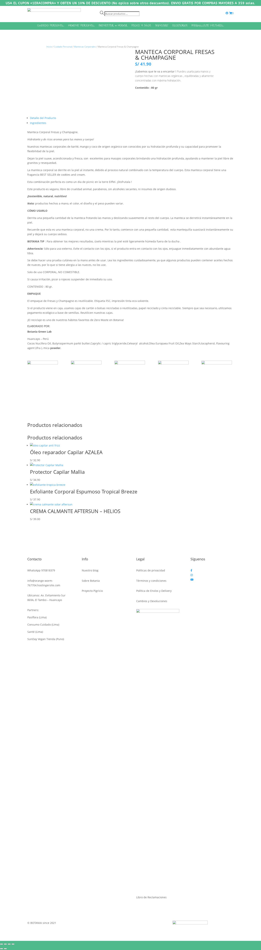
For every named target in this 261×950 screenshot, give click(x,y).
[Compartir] (9, 944)
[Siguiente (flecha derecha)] (5, 948)
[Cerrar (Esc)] (13, 944)
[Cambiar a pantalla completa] (5, 944)
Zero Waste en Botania (108, 320)
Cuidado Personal (50, 26)
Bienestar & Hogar (113, 26)
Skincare (161, 26)
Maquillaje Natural (208, 26)
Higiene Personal (81, 26)
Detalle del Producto (43, 118)
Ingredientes (38, 123)
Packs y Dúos (141, 26)
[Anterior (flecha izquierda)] (1, 948)
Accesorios (179, 26)
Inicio (49, 46)
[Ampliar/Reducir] (1, 944)
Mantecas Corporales (85, 46)
